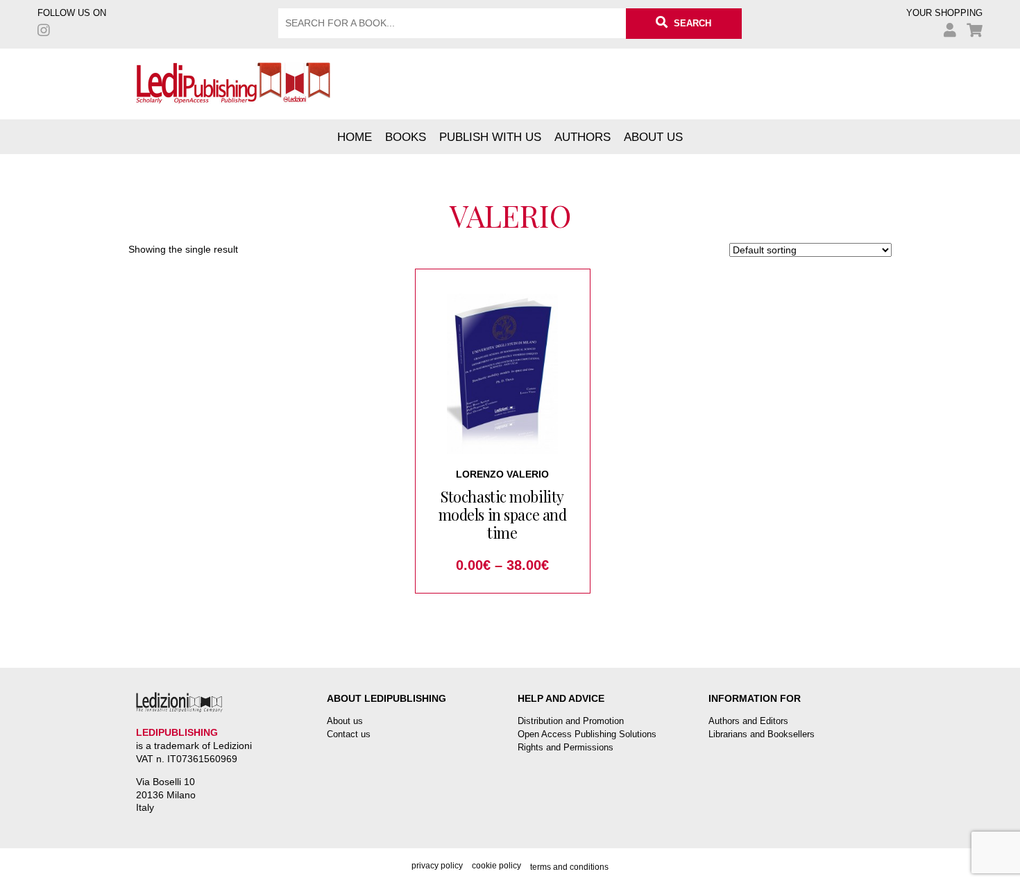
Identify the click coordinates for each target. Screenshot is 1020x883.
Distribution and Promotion (571, 721)
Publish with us (490, 137)
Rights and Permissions (565, 747)
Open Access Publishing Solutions (587, 734)
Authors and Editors (748, 721)
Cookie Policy (496, 866)
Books (405, 137)
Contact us (349, 734)
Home (354, 137)
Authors (582, 137)
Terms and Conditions (569, 867)
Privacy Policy (437, 866)
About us (653, 137)
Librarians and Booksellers (761, 734)
